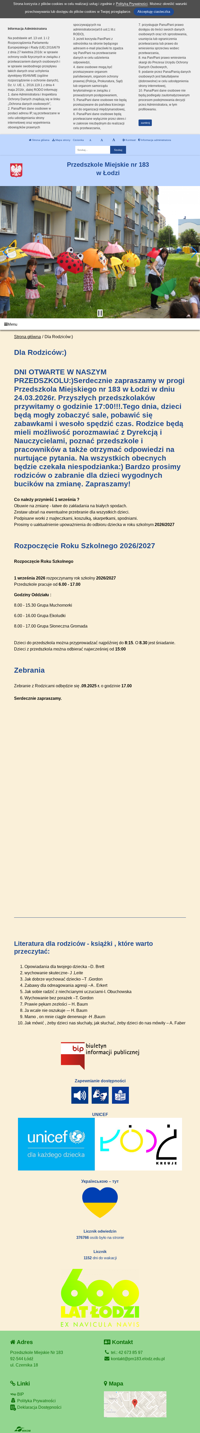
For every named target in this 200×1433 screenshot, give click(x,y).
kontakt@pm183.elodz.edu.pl (137, 1359)
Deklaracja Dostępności (38, 1407)
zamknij (145, 122)
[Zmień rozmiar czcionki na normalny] (90, 140)
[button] (6, 252)
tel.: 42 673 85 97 (126, 1352)
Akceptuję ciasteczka (154, 12)
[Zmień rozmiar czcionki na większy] (102, 140)
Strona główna (40, 140)
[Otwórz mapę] (135, 1404)
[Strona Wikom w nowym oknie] (22, 1429)
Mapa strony (62, 140)
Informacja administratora (155, 140)
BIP (20, 1394)
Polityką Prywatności (132, 4)
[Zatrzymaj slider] (100, 313)
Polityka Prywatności (36, 1401)
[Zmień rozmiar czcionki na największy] (114, 140)
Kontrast (130, 140)
